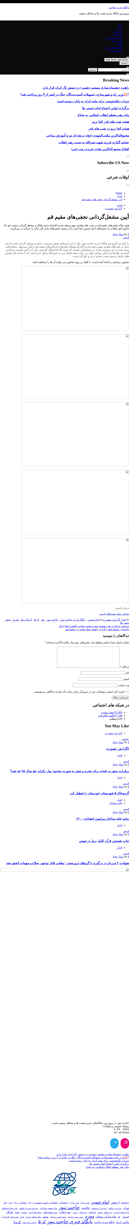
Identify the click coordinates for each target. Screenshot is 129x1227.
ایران (10, 1203)
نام (127, 672)
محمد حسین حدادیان (75, 1217)
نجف (8, 619)
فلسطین (125, 1217)
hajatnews (125, 1203)
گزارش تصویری (113, 37)
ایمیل (126, 679)
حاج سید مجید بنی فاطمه (28, 1208)
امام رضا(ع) (84, 1203)
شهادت (24, 1212)
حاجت (85, 1208)
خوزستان (83, 1212)
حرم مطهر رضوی (105, 1212)
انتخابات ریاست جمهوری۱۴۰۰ (43, 1202)
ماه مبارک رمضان (106, 1216)
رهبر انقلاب (65, 1212)
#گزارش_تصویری (117, 748)
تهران (126, 1208)
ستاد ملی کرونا (35, 1212)
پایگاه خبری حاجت (119, 7)
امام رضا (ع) (74, 1203)
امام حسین (93, 619)
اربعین (115, 1202)
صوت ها (117, 34)
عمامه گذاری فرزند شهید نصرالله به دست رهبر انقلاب (93, 142)
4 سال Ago (121, 742)
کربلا (36, 619)
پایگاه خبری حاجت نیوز (72, 619)
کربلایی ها (26, 619)
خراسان (92, 1212)
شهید (17, 1212)
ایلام (5, 1203)
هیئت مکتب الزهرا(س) (9, 1217)
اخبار (119, 28)
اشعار (119, 44)
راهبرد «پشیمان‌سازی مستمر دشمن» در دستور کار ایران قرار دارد (86, 87)
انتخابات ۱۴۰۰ (20, 1203)
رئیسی (75, 1212)
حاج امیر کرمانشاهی (99, 1208)
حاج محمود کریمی (121, 1212)
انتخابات (63, 1202)
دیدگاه (124, 666)
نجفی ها (124, 622)
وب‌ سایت (123, 685)
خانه (120, 25)
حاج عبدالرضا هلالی (9, 1208)
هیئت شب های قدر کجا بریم (110, 121)
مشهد (45, 1216)
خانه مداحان (115, 50)
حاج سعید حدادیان (48, 1208)
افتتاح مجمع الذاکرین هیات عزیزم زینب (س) (100, 149)
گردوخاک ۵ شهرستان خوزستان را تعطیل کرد (99, 793)
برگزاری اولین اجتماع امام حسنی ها (105, 108)
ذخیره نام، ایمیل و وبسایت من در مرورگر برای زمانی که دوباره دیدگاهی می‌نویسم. (79, 691)
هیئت (22, 1217)
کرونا (17, 1222)
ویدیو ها (118, 31)
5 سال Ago (121, 234)
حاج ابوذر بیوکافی (114, 1208)
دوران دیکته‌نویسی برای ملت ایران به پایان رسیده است (93, 101)
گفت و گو (117, 41)
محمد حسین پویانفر (58, 1217)
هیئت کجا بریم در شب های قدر (108, 128)
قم (42, 619)
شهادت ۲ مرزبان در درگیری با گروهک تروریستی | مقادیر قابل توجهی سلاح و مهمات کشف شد (67, 863)
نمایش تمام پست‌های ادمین (114, 613)
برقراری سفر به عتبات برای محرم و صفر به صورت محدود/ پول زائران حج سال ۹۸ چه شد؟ (69, 771)
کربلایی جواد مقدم (29, 1222)
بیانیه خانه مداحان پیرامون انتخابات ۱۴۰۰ (102, 818)
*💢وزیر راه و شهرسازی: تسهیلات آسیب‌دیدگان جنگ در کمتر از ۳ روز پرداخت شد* (74, 94)
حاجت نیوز (52, 619)
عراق (9, 1212)
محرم (16, 619)
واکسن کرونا (122, 1222)
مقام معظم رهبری (33, 1217)
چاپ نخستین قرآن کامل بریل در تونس (104, 841)
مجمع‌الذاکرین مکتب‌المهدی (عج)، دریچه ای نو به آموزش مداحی (87, 135)
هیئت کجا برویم (113, 47)
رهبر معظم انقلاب (50, 1212)
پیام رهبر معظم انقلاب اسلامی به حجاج (103, 115)
